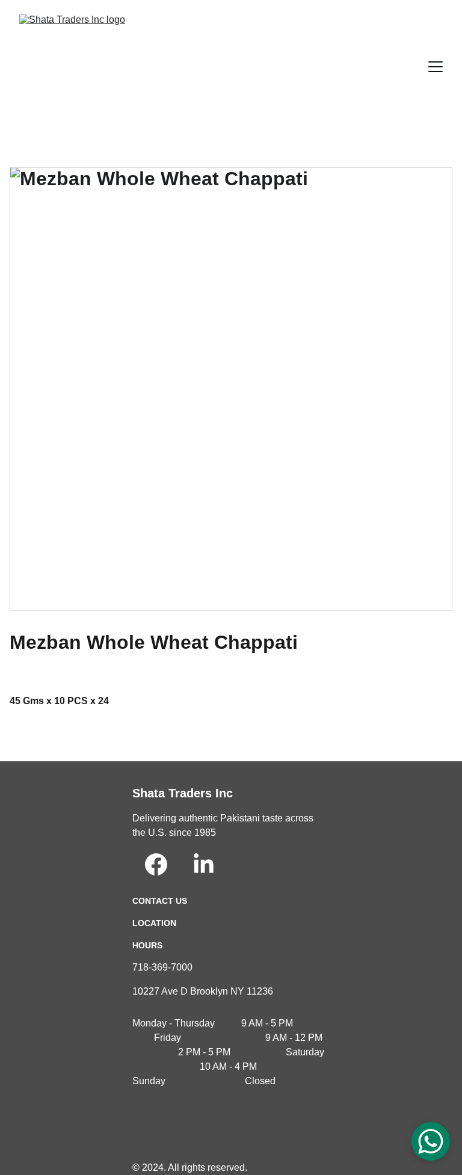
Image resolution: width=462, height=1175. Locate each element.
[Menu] (435, 66)
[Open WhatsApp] (430, 1141)
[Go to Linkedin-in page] (203, 864)
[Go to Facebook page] (156, 864)
